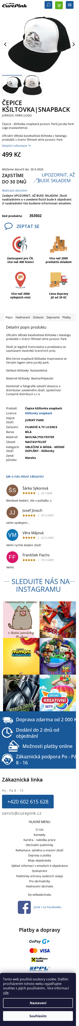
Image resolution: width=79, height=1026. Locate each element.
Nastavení (38, 1003)
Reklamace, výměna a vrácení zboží (39, 850)
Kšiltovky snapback (38, 413)
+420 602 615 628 (27, 801)
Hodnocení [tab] (23, 317)
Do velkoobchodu (39, 895)
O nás (40, 829)
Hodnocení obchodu (39, 886)
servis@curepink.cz (22, 813)
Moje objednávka (39, 860)
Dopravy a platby (39, 855)
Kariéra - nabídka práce (39, 840)
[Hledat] (48, 5)
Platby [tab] (66, 317)
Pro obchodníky (39, 881)
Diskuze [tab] (38, 317)
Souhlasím (38, 1016)
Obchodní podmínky (39, 845)
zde (6, 992)
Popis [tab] (9, 317)
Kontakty (39, 835)
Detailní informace (14, 146)
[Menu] (69, 5)
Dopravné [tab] (53, 317)
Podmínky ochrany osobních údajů (39, 876)
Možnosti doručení (14, 190)
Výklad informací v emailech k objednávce (39, 866)
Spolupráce (39, 871)
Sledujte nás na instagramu (41, 585)
